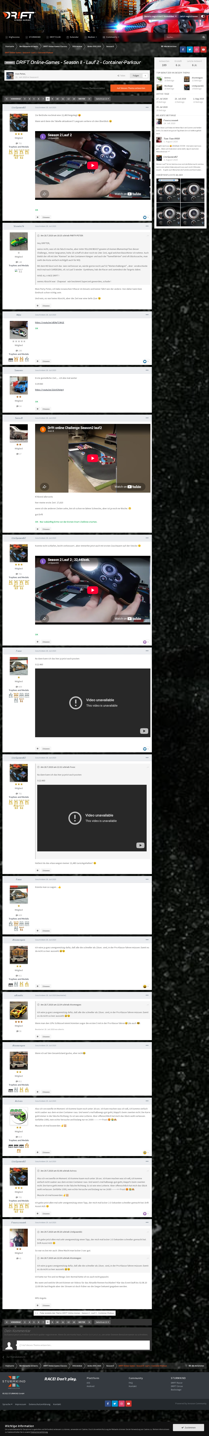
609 (20, 686)
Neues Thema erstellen (93, 88)
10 (57, 99)
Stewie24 (19, 226)
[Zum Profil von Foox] (19, 666)
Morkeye (168, 86)
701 (20, 143)
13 (74, 99)
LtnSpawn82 (19, 107)
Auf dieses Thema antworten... (37, 1345)
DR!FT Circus (177, 1386)
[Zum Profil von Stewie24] (19, 241)
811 (20, 975)
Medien (91, 37)
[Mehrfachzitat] (37, 217)
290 (20, 350)
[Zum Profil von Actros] (19, 1116)
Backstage (176, 1389)
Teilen (122, 75)
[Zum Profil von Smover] (19, 385)
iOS (88, 1382)
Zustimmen (190, 1427)
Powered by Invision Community (191, 1403)
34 (20, 406)
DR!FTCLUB (55, 37)
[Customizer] (203, 16)
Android (90, 1386)
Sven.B (19, 418)
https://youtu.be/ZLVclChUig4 (49, 389)
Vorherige (16, 99)
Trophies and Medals (19, 146)
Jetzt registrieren (189, 16)
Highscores (14, 37)
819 (20, 1136)
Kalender (74, 37)
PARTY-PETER (76, 235)
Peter (22, 73)
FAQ (131, 1382)
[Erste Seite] (6, 99)
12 (68, 99)
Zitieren (46, 217)
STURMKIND (34, 37)
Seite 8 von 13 (102, 99)
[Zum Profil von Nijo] (19, 330)
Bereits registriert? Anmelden (159, 16)
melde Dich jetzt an (91, 1334)
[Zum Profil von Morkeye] (159, 87)
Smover (19, 370)
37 (20, 453)
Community (111, 37)
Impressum (20, 1404)
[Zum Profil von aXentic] (19, 1010)
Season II (34, 77)
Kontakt (133, 1386)
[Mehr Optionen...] (147, 107)
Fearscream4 (18, 1222)
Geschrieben (45, 107)
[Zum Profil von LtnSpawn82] (19, 123)
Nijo (18, 314)
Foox (19, 650)
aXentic (18, 995)
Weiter (82, 99)
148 (20, 262)
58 (20, 1031)
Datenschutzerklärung (39, 1404)
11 (63, 99)
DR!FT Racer (177, 1382)
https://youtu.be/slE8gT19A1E (49, 322)
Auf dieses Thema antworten (131, 88)
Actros (19, 1101)
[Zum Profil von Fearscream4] (19, 1238)
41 (20, 1258)
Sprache (6, 1404)
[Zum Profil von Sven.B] (19, 433)
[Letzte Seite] (89, 99)
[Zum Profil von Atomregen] (19, 955)
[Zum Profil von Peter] (10, 75)
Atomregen (18, 939)
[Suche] (204, 37)
